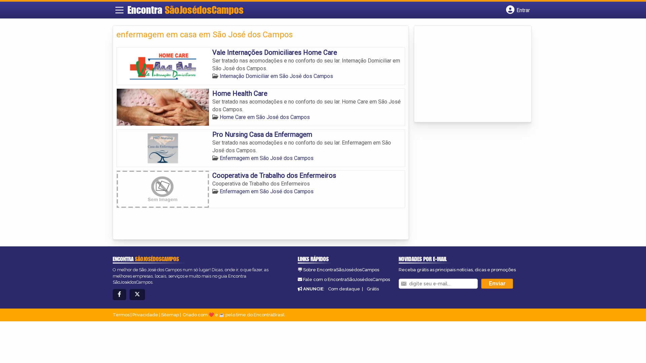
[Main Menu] (119, 10)
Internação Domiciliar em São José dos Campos (276, 76)
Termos (121, 314)
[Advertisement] (468, 74)
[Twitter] (137, 294)
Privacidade (145, 314)
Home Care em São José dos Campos (265, 117)
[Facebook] (119, 294)
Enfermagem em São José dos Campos (267, 158)
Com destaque (344, 288)
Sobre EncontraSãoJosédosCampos (341, 269)
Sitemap (170, 314)
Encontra (186, 10)
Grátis (373, 288)
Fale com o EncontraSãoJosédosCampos (346, 279)
